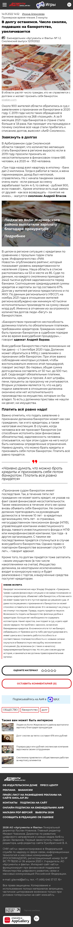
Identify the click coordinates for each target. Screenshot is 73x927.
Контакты (10, 802)
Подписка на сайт (33, 802)
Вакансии (25, 790)
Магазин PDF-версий (18, 812)
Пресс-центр (49, 785)
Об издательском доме (20, 785)
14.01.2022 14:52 (10, 14)
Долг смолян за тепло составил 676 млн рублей (41, 735)
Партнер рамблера (32, 910)
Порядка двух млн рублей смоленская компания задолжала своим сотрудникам (42, 748)
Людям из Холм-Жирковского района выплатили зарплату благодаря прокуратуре (32, 224)
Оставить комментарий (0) (37, 683)
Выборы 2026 (44, 812)
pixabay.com (9, 99)
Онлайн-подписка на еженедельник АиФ (33, 807)
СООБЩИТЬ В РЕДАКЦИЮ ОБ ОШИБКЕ (28, 817)
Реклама (9, 790)
